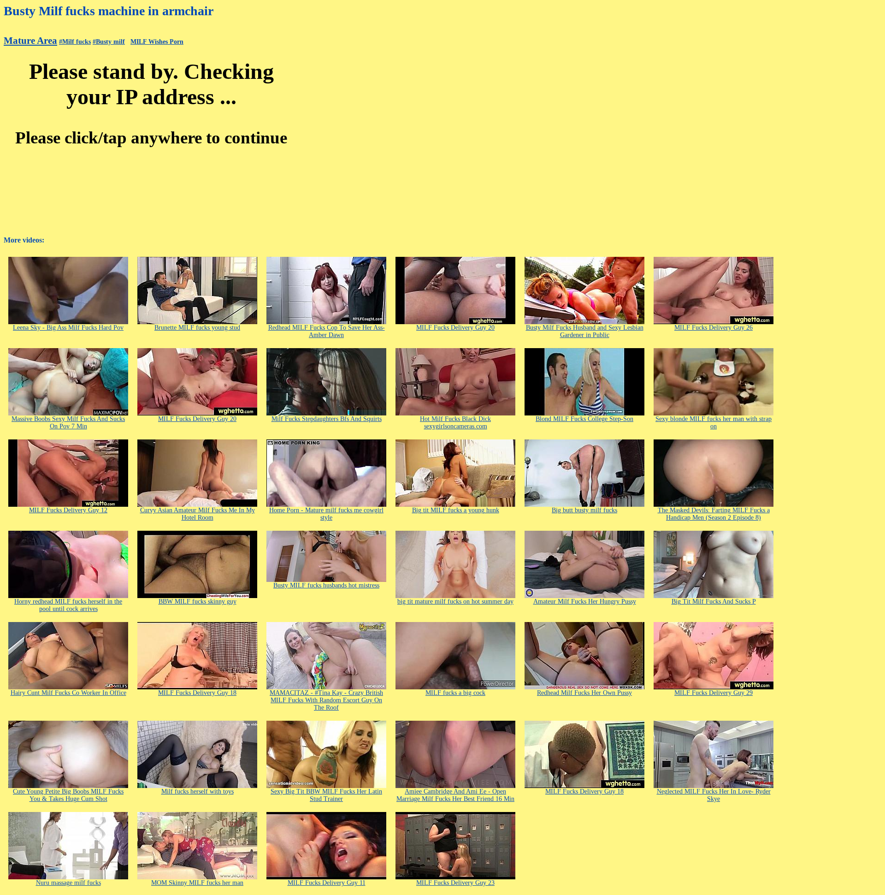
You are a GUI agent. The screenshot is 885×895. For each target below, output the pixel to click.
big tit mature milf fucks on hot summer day (455, 601)
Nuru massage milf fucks (68, 882)
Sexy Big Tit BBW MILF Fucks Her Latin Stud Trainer (326, 795)
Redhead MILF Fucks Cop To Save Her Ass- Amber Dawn (326, 331)
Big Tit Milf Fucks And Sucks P (714, 601)
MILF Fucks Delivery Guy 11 (327, 882)
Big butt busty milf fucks (584, 510)
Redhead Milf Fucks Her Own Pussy (584, 692)
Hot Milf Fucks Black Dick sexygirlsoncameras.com (455, 422)
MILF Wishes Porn (156, 41)
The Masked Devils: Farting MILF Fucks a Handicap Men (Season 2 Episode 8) (714, 514)
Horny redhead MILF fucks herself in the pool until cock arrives (68, 605)
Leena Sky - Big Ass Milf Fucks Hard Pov (68, 327)
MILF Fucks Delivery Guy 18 (197, 692)
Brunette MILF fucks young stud (197, 327)
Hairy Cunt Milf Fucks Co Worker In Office (68, 692)
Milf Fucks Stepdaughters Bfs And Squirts (326, 418)
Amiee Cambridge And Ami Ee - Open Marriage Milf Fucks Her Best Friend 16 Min (455, 795)
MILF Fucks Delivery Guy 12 (68, 510)
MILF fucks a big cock (455, 692)
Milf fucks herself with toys (197, 791)
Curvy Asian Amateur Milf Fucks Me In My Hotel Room (197, 514)
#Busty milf (109, 41)
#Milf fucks (75, 41)
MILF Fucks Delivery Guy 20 (455, 327)
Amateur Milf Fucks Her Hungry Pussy (584, 601)
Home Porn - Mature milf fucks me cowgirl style (326, 514)
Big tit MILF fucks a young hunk (455, 510)
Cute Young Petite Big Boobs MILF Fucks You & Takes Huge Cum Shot (68, 795)
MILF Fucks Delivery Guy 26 (713, 327)
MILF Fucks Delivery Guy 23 (455, 882)
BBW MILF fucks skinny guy (197, 601)
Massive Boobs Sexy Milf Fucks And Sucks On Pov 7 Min (68, 422)
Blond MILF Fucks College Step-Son (584, 418)
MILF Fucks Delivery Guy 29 (713, 692)
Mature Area (30, 40)
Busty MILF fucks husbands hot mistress (326, 585)
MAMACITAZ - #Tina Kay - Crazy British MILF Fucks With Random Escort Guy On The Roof (326, 700)
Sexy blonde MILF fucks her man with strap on (713, 422)
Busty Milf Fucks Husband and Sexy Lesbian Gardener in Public (584, 331)
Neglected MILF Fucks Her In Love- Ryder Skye (714, 795)
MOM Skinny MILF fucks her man (197, 882)
